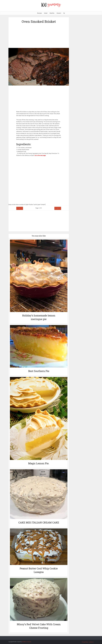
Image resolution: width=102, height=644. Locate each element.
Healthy (52, 13)
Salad (45, 13)
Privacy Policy (85, 642)
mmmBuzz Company (26, 641)
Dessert (59, 13)
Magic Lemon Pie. (38, 463)
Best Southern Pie (38, 371)
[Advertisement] (38, 35)
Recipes (39, 13)
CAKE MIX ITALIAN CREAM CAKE (38, 522)
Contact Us (91, 642)
